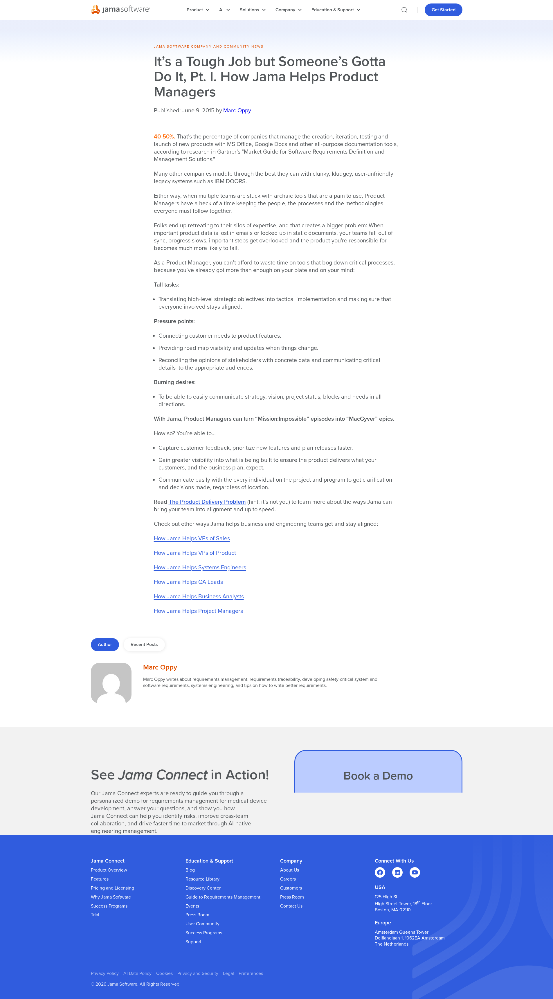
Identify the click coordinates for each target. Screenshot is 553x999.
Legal (228, 973)
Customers (291, 888)
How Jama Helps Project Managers (198, 611)
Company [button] (285, 10)
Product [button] (195, 10)
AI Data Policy (137, 973)
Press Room (197, 915)
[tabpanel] (276, 683)
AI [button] (221, 10)
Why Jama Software (111, 897)
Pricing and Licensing (112, 888)
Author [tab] (105, 644)
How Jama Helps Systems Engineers (200, 567)
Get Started (443, 10)
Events (192, 906)
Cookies (164, 973)
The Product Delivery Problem (207, 501)
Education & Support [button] (332, 10)
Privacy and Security (197, 973)
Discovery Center (203, 888)
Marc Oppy (237, 110)
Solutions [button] (249, 10)
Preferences (251, 973)
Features (100, 879)
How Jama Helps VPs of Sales (192, 538)
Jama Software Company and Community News (209, 46)
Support (193, 942)
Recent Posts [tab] (144, 644)
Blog (190, 870)
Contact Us (291, 906)
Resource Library (202, 879)
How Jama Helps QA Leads (188, 582)
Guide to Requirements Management (222, 897)
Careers (288, 879)
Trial (95, 915)
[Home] (120, 10)
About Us (289, 870)
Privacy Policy (105, 973)
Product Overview (109, 870)
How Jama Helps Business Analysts (199, 596)
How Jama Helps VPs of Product (195, 553)
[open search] (404, 10)
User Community (202, 924)
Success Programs (109, 906)
